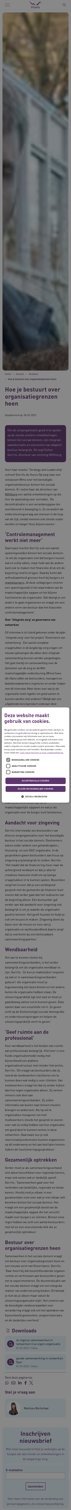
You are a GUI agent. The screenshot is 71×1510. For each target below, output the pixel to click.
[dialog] (35, 755)
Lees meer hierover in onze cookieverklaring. (42, 752)
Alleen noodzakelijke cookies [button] (35, 788)
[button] (35, 796)
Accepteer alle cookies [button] (35, 780)
